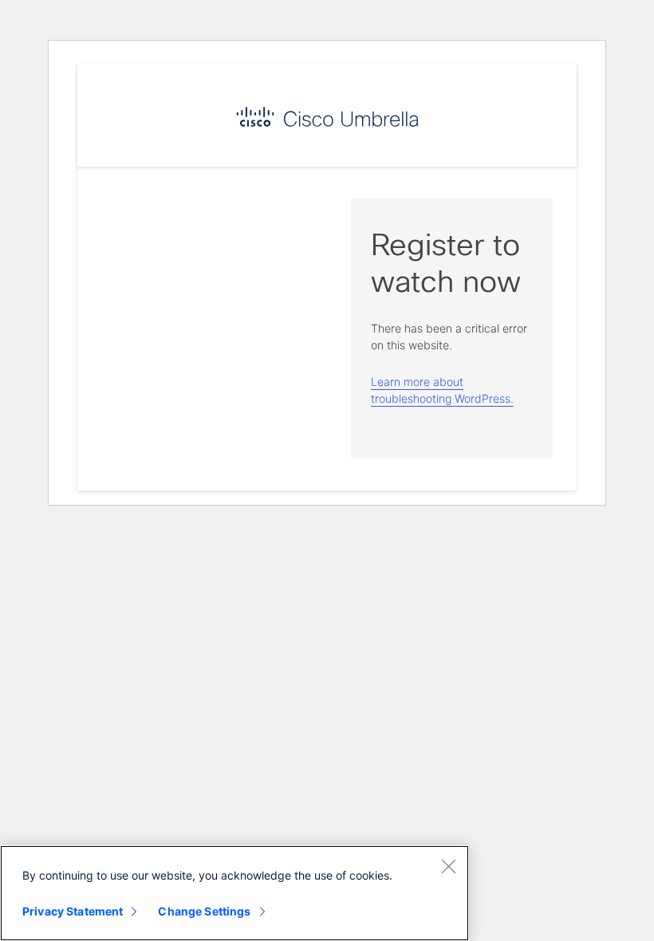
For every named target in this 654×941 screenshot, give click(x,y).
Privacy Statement (72, 911)
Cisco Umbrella (327, 117)
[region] (234, 893)
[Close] (448, 866)
